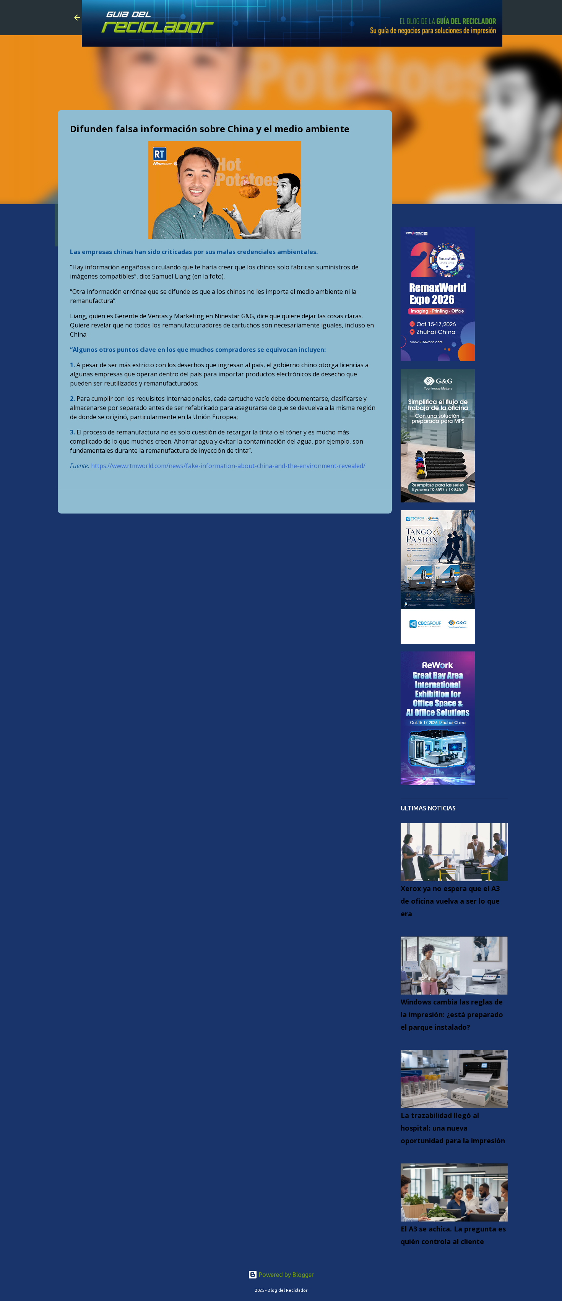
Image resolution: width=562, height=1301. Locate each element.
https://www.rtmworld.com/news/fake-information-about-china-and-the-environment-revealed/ (228, 466)
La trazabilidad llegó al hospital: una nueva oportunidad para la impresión (453, 1128)
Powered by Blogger (285, 1274)
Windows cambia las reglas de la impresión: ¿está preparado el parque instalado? (452, 1014)
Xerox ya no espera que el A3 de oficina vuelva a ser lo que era (450, 901)
